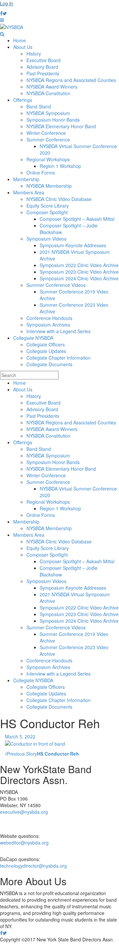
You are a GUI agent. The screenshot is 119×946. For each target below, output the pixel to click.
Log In (6, 3)
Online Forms (40, 172)
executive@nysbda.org (24, 811)
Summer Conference (48, 139)
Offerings (22, 100)
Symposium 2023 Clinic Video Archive (79, 271)
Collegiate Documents (49, 364)
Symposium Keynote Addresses (73, 245)
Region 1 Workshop (60, 166)
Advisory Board (42, 66)
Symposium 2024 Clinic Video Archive (79, 278)
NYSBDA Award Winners (51, 86)
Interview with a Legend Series (58, 331)
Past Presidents (42, 73)
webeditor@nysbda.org (24, 842)
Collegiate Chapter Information (58, 357)
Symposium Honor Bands (53, 119)
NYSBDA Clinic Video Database (59, 199)
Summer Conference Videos (56, 285)
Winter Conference (46, 133)
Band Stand (38, 106)
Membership (26, 179)
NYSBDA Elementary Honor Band (61, 126)
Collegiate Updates (46, 351)
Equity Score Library (47, 205)
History (33, 53)
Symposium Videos (46, 238)
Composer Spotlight (47, 212)
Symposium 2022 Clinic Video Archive (79, 265)
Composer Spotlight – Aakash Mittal (77, 219)
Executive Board (43, 60)
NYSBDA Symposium (48, 113)
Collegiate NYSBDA (33, 338)
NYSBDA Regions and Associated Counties (71, 80)
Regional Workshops (48, 159)
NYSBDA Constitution (48, 93)
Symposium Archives (48, 324)
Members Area (28, 192)
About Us (22, 47)
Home (19, 40)
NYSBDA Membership (49, 185)
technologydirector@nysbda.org (33, 865)
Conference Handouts (49, 318)
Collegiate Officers (45, 344)
